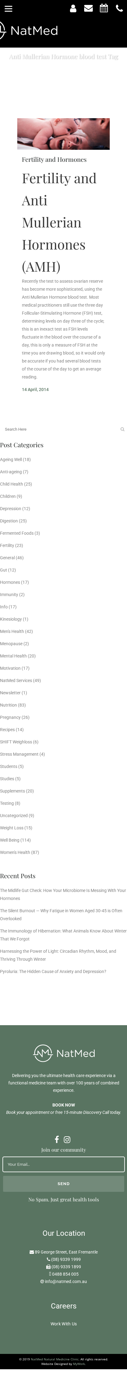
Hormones (10, 582)
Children (8, 496)
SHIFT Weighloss (16, 741)
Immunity (9, 594)
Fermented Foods (17, 533)
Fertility (7, 545)
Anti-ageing (11, 471)
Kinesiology (11, 619)
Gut (3, 570)
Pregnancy (10, 717)
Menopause (11, 643)
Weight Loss (11, 827)
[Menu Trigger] (8, 8)
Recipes (7, 729)
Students (8, 766)
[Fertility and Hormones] (63, 134)
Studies (7, 778)
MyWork (79, 1364)
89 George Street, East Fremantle (66, 1252)
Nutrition (8, 705)
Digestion (9, 520)
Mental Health (13, 655)
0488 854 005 (65, 1274)
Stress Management (19, 754)
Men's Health (12, 631)
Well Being (9, 840)
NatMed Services (16, 680)
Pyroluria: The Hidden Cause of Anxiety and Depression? (53, 971)
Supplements (12, 791)
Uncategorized (14, 815)
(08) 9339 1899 (66, 1266)
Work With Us (64, 1323)
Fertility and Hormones (54, 159)
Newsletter (10, 692)
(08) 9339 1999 (66, 1259)
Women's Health (15, 852)
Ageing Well (11, 459)
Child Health (11, 484)
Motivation (10, 668)
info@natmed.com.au (66, 1281)
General (7, 557)
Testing (7, 803)
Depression (10, 508)
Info (4, 606)
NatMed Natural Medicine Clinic (55, 1359)
